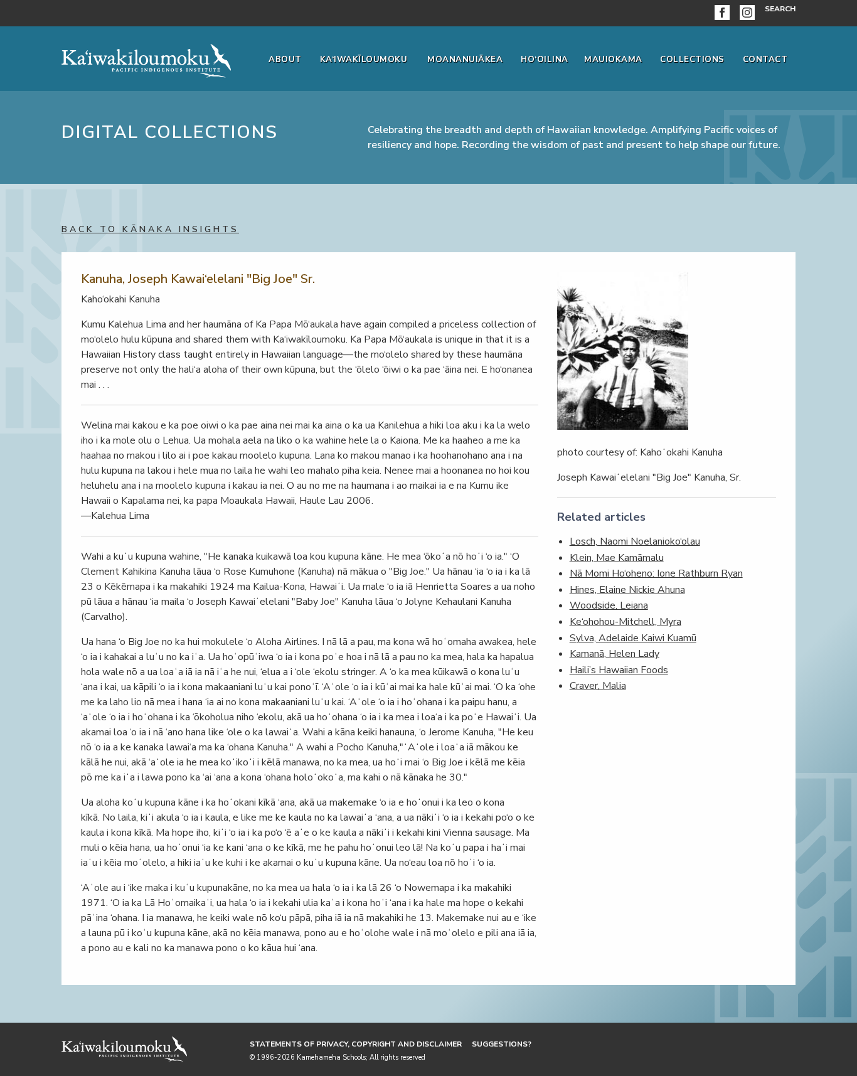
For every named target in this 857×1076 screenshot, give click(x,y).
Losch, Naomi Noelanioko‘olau (635, 541)
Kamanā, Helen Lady (614, 654)
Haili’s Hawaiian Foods (619, 670)
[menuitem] (725, 13)
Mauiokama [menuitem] (613, 59)
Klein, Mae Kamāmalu (617, 558)
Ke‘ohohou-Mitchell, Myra (625, 622)
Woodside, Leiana (609, 605)
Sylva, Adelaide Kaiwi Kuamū (633, 638)
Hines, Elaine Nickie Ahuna (627, 590)
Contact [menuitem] (765, 59)
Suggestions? (501, 1044)
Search (780, 9)
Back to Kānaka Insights (150, 229)
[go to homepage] (146, 58)
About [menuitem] (285, 59)
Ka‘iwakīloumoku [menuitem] (364, 59)
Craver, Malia (598, 686)
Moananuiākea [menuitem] (465, 59)
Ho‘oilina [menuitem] (544, 59)
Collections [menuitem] (692, 59)
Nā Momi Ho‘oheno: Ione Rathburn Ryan (656, 573)
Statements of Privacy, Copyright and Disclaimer (356, 1044)
